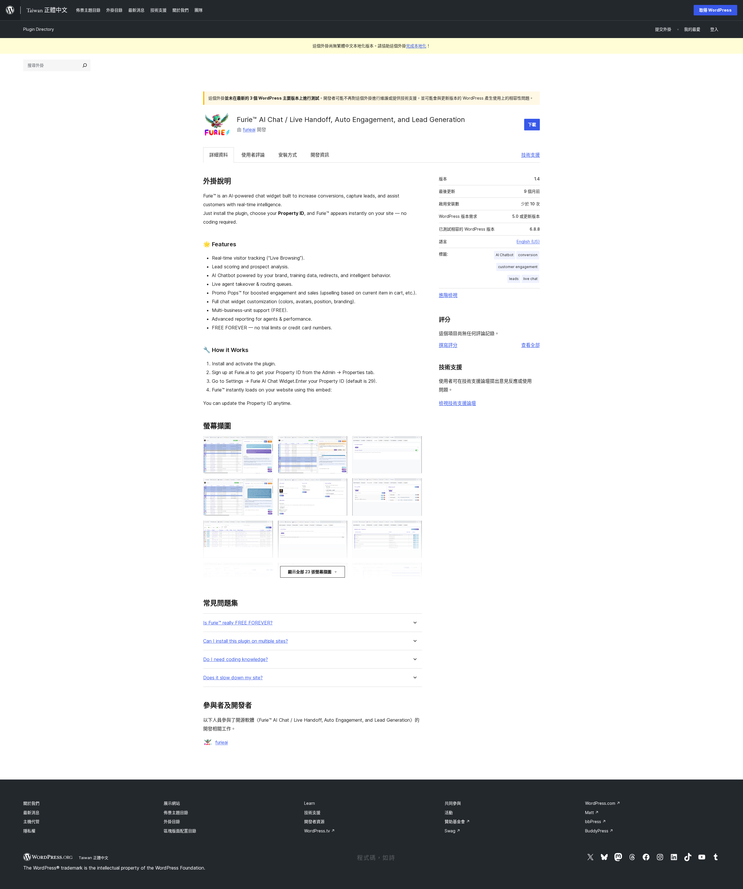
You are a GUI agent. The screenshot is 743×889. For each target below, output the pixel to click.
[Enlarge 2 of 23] (265, 486)
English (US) (528, 241)
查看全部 (530, 345)
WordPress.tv (319, 830)
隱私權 (29, 830)
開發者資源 (314, 821)
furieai (249, 129)
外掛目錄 (172, 821)
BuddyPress (599, 830)
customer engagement (518, 267)
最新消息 (31, 812)
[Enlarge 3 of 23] (265, 528)
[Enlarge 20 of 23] (414, 570)
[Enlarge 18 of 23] (414, 486)
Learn (309, 803)
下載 (532, 124)
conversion (528, 255)
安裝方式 (287, 155)
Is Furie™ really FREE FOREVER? (238, 623)
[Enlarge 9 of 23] (339, 444)
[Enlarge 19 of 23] (414, 528)
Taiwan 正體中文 (93, 857)
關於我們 (31, 803)
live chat (530, 278)
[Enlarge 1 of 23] (265, 444)
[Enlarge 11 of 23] (339, 528)
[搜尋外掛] (85, 65)
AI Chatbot (504, 255)
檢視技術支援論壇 (457, 403)
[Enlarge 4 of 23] (265, 570)
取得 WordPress (715, 10)
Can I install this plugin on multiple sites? (245, 641)
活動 (449, 812)
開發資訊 (320, 155)
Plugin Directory (38, 29)
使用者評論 (253, 155)
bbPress (595, 821)
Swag (452, 830)
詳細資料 (218, 155)
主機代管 (31, 821)
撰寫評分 (448, 345)
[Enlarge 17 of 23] (414, 444)
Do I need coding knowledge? (235, 659)
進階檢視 (448, 295)
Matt (592, 812)
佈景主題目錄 (176, 812)
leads (514, 278)
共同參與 (453, 803)
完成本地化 (416, 45)
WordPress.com (602, 803)
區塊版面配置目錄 (180, 830)
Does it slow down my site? (233, 677)
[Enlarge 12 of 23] (339, 570)
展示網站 (172, 803)
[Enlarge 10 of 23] (339, 486)
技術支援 (530, 155)
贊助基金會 (457, 821)
